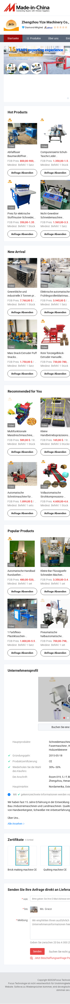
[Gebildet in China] (27, 7)
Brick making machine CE (22, 869)
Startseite (13, 38)
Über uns (53, 38)
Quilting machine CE (55, 869)
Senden (37, 951)
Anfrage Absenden (22, 172)
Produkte (35, 38)
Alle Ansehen (15, 823)
